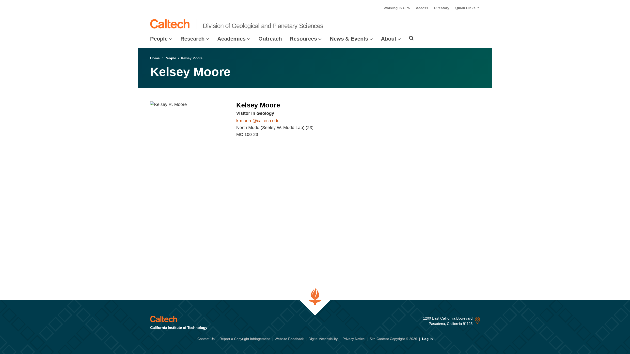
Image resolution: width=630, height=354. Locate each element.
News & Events (349, 39)
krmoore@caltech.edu (258, 120)
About (388, 39)
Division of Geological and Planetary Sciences (263, 26)
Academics (231, 39)
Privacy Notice (354, 339)
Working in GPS (397, 8)
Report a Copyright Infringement (245, 339)
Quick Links (465, 8)
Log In (427, 339)
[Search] (411, 38)
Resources (303, 39)
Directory (441, 8)
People (159, 39)
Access (422, 8)
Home (155, 58)
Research (192, 39)
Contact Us (206, 339)
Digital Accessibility (323, 339)
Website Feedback (289, 339)
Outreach (270, 39)
